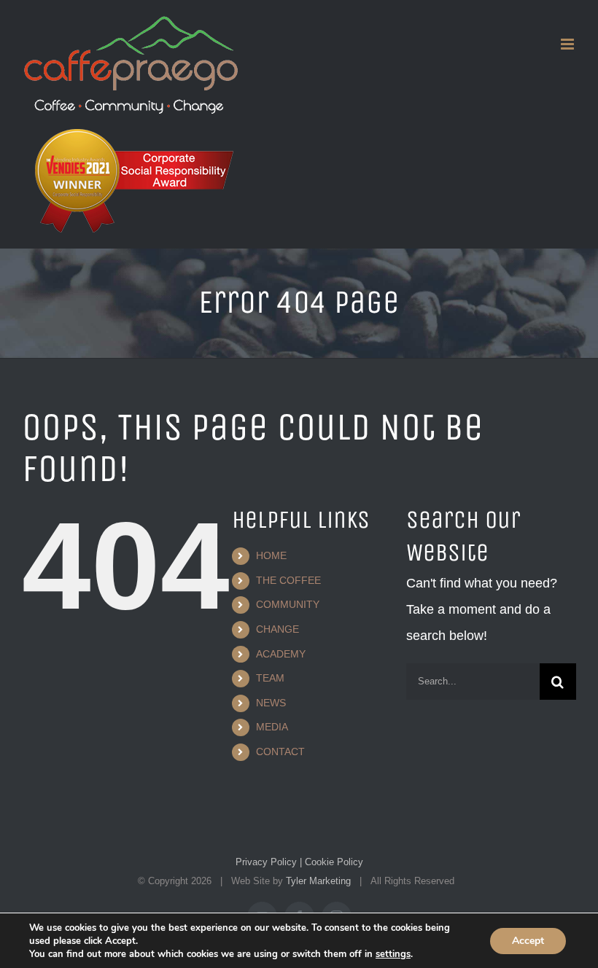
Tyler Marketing (318, 880)
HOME (271, 555)
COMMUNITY (287, 604)
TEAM (270, 678)
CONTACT (280, 751)
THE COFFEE (288, 580)
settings (393, 954)
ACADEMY (281, 654)
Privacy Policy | (269, 861)
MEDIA (272, 727)
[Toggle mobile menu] (568, 44)
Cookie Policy (332, 861)
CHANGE (277, 629)
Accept (528, 941)
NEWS (271, 703)
